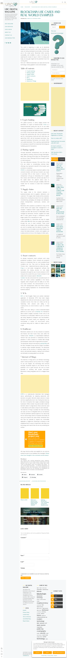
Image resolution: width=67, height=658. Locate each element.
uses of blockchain (42, 481)
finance (42, 613)
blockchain (35, 481)
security (42, 633)
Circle (44, 124)
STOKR (22, 170)
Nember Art (39, 311)
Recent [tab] (62, 159)
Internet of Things (31, 81)
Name (22, 555)
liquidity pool (44, 615)
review (38, 633)
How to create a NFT (56, 138)
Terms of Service (27, 616)
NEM (38, 623)
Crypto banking (31, 71)
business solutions (43, 599)
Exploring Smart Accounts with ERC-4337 (58, 142)
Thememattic (26, 655)
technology (41, 639)
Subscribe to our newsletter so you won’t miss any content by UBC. (35, 574)
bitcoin (39, 591)
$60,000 (39, 276)
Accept (38, 652)
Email (22, 562)
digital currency (39, 608)
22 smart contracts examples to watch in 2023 (56, 147)
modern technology (40, 620)
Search (62, 27)
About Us (8, 32)
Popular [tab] (55, 159)
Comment (23, 537)
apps (38, 587)
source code (45, 635)
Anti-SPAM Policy (27, 618)
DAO (43, 605)
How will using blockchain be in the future (60, 211)
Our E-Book (8, 29)
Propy (22, 268)
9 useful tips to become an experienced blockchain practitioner (60, 248)
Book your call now (35, 445)
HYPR (22, 394)
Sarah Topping (38, 18)
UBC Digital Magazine (11, 10)
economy (44, 611)
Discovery (28, 481)
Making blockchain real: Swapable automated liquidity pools (45, 502)
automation (39, 589)
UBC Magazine (9, 23)
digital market (39, 610)
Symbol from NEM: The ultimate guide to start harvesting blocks (60, 191)
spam (54, 78)
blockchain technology (40, 596)
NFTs (28, 77)
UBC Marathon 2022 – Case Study (57, 153)
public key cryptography (41, 630)
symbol (44, 636)
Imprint (55, 655)
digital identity (45, 608)
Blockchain (23, 481)
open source (41, 625)
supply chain (39, 636)
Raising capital (30, 72)
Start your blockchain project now (33, 434)
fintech (39, 615)
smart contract (39, 635)
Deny (47, 652)
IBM (29, 221)
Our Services (9, 26)
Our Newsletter (10, 38)
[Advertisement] (35, 92)
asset (40, 587)
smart (47, 633)
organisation (39, 627)
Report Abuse (26, 621)
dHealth (31, 335)
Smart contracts (31, 76)
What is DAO (24, 500)
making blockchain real (42, 617)
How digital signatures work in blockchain (59, 229)
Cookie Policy (44, 655)
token (47, 638)
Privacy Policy (50, 655)
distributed (45, 610)
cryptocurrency (42, 603)
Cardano (23, 278)
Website (23, 568)
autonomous (45, 589)
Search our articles (56, 23)
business (38, 599)
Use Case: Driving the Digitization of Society (57, 134)
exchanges (38, 613)
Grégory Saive (59, 164)
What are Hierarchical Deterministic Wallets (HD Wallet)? (34, 502)
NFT (46, 623)
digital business (40, 606)
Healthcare (30, 79)
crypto (38, 601)
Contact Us (8, 35)
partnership (44, 343)
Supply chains (30, 74)
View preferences (58, 652)
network (42, 623)
